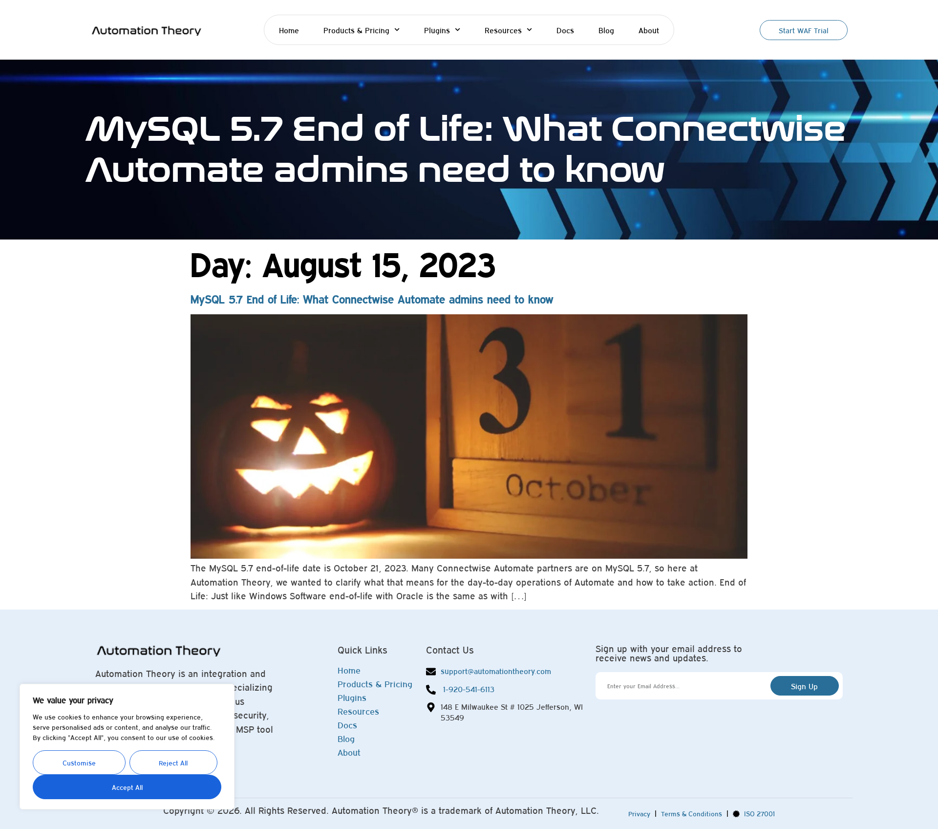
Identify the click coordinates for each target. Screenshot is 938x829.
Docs (565, 30)
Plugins (437, 30)
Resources (503, 30)
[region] (127, 746)
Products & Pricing (356, 30)
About (649, 30)
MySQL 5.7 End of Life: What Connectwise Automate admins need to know (372, 299)
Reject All (173, 762)
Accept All (127, 787)
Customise (79, 762)
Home (289, 30)
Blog (606, 30)
